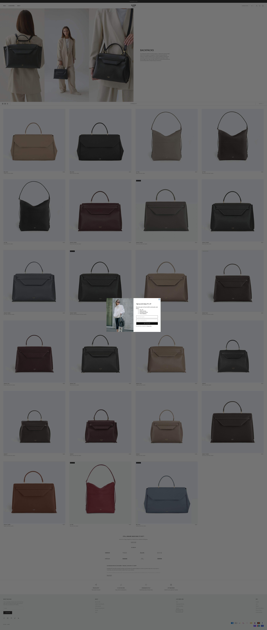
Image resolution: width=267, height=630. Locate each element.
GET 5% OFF (147, 323)
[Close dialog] (159, 299)
